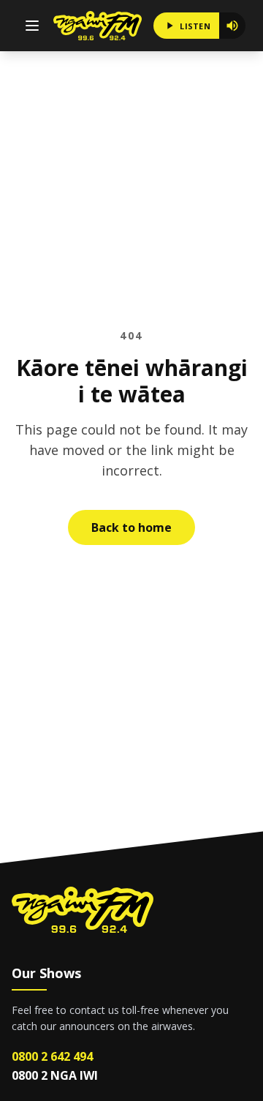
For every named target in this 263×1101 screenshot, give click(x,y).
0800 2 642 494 (52, 1056)
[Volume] (232, 25)
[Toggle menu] (32, 25)
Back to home (131, 527)
